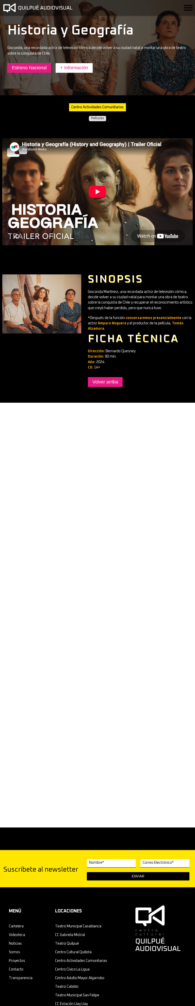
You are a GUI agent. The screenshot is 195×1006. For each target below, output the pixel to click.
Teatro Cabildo (66, 987)
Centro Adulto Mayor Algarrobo (79, 978)
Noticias (15, 943)
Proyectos (17, 961)
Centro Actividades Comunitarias (81, 961)
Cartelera (16, 926)
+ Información (74, 67)
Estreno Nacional (29, 67)
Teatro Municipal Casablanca (78, 926)
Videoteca (17, 935)
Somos (14, 952)
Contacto (16, 969)
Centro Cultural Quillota (73, 952)
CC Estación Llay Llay (71, 1004)
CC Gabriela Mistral (70, 935)
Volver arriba (105, 381)
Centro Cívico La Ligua (72, 969)
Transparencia (20, 978)
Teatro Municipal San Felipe (77, 995)
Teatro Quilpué (67, 943)
